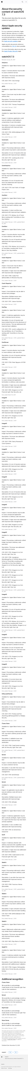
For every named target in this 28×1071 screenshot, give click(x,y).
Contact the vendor (11, 1039)
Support (6, 1056)
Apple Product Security (11, 51)
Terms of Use (4, 1068)
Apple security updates (11, 41)
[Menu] (26, 2)
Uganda (2, 1064)
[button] (22, 2)
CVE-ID (14, 46)
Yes (10, 1052)
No (15, 1052)
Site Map (10, 1068)
